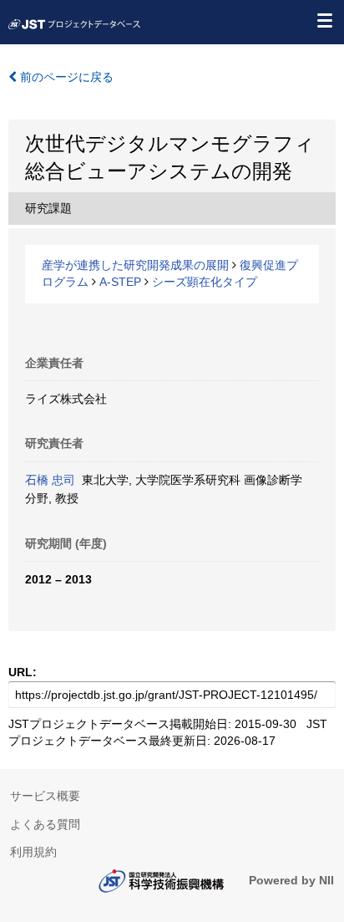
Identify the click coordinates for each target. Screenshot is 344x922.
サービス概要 (45, 795)
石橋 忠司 (50, 479)
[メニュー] (324, 20)
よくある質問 (45, 824)
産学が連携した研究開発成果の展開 (135, 265)
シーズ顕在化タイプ (204, 281)
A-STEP (120, 281)
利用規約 (33, 851)
